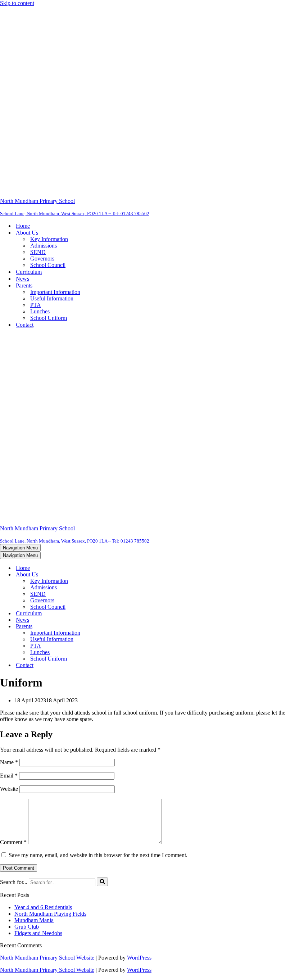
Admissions (43, 246)
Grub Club (26, 927)
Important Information (55, 292)
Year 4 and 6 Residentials (43, 907)
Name (9, 762)
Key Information (49, 239)
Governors (42, 258)
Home (23, 226)
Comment (13, 842)
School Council (47, 265)
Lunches (40, 311)
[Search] (102, 882)
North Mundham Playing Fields (50, 914)
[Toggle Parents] (126, 627)
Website (9, 789)
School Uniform (48, 318)
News (22, 279)
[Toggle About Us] (126, 575)
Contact (24, 325)
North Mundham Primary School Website (47, 958)
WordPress (139, 958)
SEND (38, 252)
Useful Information (51, 298)
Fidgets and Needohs (38, 933)
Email (9, 775)
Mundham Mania (34, 920)
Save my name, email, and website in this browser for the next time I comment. (98, 855)
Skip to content (17, 3)
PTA (35, 305)
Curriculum (29, 272)
